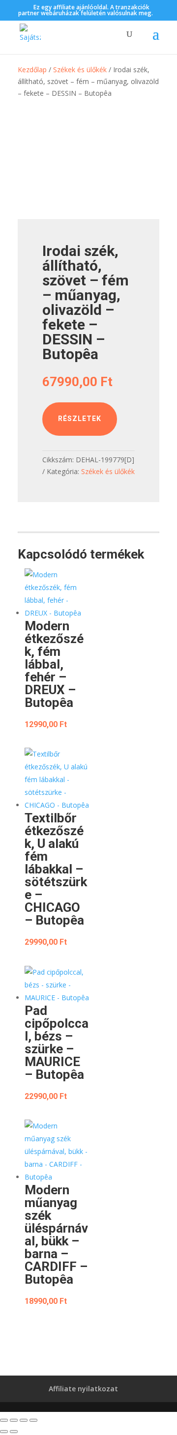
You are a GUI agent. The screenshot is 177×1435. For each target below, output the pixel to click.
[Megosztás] (24, 1420)
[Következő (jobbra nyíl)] (14, 1431)
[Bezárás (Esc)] (33, 1420)
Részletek (79, 418)
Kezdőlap (32, 69)
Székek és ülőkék (80, 69)
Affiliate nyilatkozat (83, 1388)
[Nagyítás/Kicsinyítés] (4, 1420)
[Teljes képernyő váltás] (14, 1420)
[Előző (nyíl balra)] (4, 1431)
